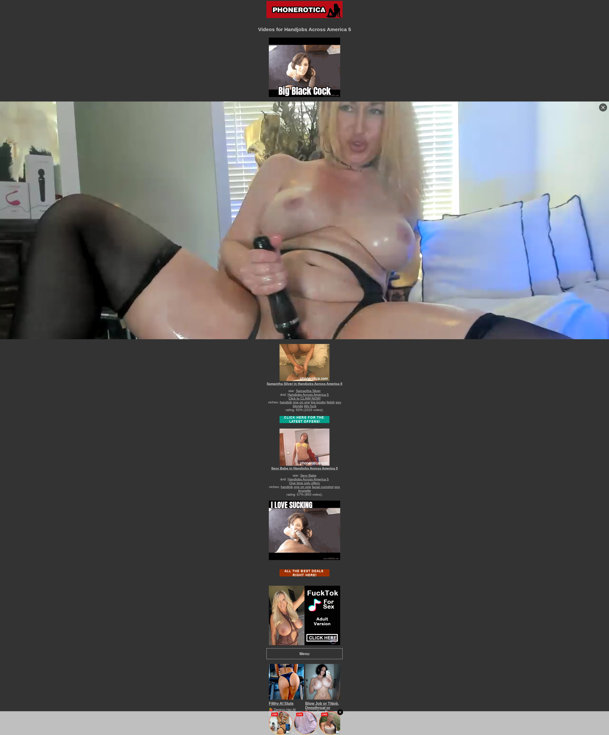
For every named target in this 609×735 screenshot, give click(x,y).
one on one (301, 402)
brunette (304, 491)
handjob (286, 402)
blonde (298, 406)
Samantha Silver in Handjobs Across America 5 (304, 384)
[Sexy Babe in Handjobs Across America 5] (304, 447)
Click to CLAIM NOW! (305, 398)
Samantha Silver (308, 391)
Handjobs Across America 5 (308, 395)
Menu (304, 654)
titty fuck (310, 406)
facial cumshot (323, 487)
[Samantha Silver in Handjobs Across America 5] (304, 362)
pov (338, 402)
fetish (331, 402)
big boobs (318, 402)
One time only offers (304, 483)
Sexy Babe (308, 475)
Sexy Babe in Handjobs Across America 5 (304, 468)
